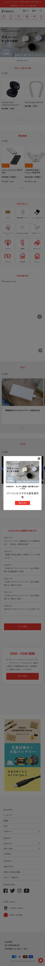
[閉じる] (39, 458)
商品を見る (22, 503)
